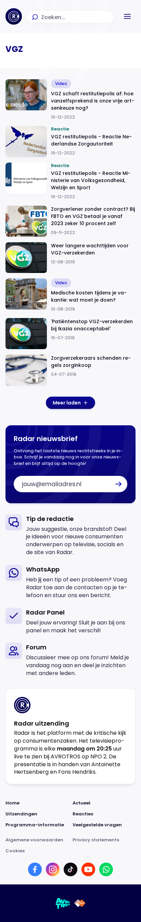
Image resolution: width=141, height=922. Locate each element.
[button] (127, 16)
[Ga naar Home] (13, 16)
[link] (70, 535)
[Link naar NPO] (80, 903)
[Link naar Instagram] (53, 869)
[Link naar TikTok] (70, 869)
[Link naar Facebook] (35, 869)
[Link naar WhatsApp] (106, 869)
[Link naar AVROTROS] (63, 903)
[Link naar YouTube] (88, 869)
